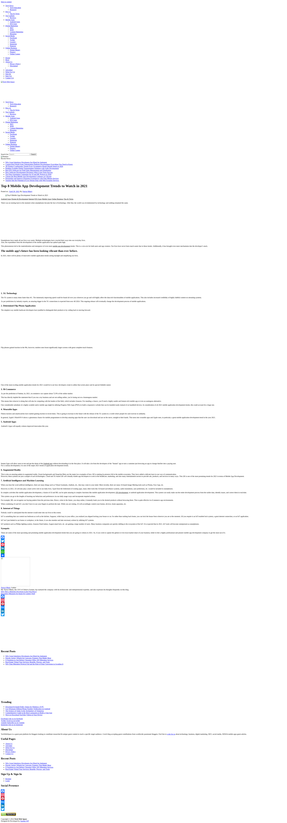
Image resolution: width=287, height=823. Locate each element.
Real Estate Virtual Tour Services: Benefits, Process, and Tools (27, 662)
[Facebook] (143, 537)
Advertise (8, 70)
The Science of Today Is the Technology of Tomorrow (24, 711)
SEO (11, 28)
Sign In (8, 74)
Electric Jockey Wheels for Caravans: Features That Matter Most (28, 658)
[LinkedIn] (143, 548)
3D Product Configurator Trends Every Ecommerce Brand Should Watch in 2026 (34, 166)
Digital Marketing (11, 26)
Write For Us (10, 72)
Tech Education (15, 8)
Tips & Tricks (15, 14)
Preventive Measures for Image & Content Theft (18, 594)
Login (7, 781)
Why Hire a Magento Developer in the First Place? (19, 592)
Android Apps (15, 22)
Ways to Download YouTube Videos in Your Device (23, 715)
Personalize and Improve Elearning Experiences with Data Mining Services (32, 178)
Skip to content (6, 2)
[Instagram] (143, 600)
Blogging (13, 34)
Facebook (13, 38)
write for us (171, 734)
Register (8, 779)
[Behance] (143, 607)
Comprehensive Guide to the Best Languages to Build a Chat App (28, 713)
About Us (8, 62)
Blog (7, 60)
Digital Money (15, 50)
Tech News (9, 6)
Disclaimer (13, 66)
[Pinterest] (143, 544)
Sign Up (8, 76)
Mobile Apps (10, 20)
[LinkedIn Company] (143, 611)
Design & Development (19, 199)
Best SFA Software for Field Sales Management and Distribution (28, 170)
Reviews (13, 18)
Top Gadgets (9, 16)
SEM (12, 30)
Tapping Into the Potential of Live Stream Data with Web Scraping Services (32, 180)
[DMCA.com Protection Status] (8, 815)
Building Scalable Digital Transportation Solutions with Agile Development (32, 168)
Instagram (13, 44)
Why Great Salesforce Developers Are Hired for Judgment (26, 162)
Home (7, 58)
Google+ (13, 42)
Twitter (12, 40)
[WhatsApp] (143, 552)
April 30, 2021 (14, 191)
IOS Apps (13, 24)
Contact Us (9, 78)
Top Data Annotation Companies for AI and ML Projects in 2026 (28, 174)
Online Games (15, 54)
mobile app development (61, 246)
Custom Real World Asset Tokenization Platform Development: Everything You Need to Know (39, 164)
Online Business (11, 48)
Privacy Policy (15, 64)
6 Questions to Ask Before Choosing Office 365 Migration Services (29, 660)
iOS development (122, 492)
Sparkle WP (24, 821)
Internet (31, 199)
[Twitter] (143, 541)
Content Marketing (16, 32)
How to (8, 12)
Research (13, 10)
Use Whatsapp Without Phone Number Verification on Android (27, 709)
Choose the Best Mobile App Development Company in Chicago (28, 176)
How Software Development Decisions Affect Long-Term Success (29, 172)
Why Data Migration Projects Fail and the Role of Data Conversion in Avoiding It (34, 664)
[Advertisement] (68, 91)
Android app (47, 463)
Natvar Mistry (27, 191)
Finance (12, 52)
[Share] (143, 555)
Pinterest (13, 46)
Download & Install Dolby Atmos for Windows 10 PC (24, 707)
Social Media (10, 36)
